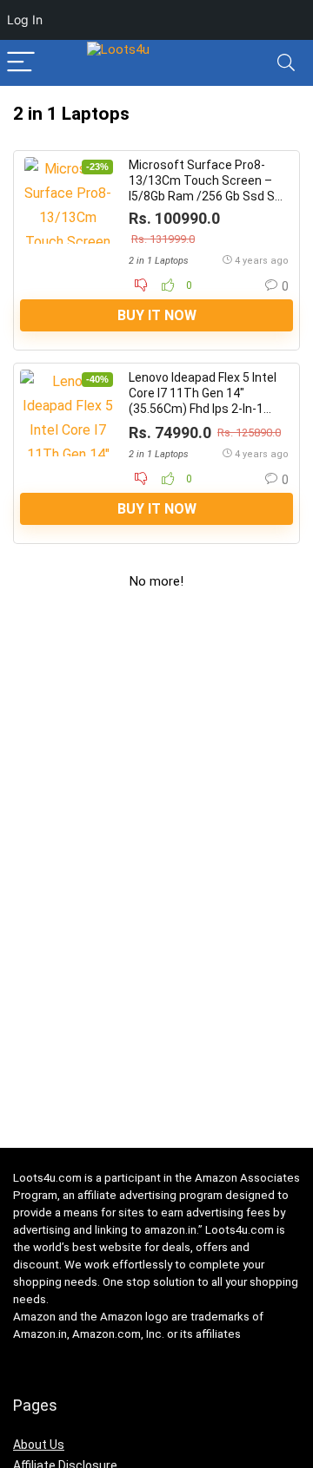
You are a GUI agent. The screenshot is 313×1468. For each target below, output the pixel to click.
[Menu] (21, 63)
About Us (38, 1445)
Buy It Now (156, 315)
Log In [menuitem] (25, 19)
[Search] (286, 63)
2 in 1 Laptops (159, 260)
